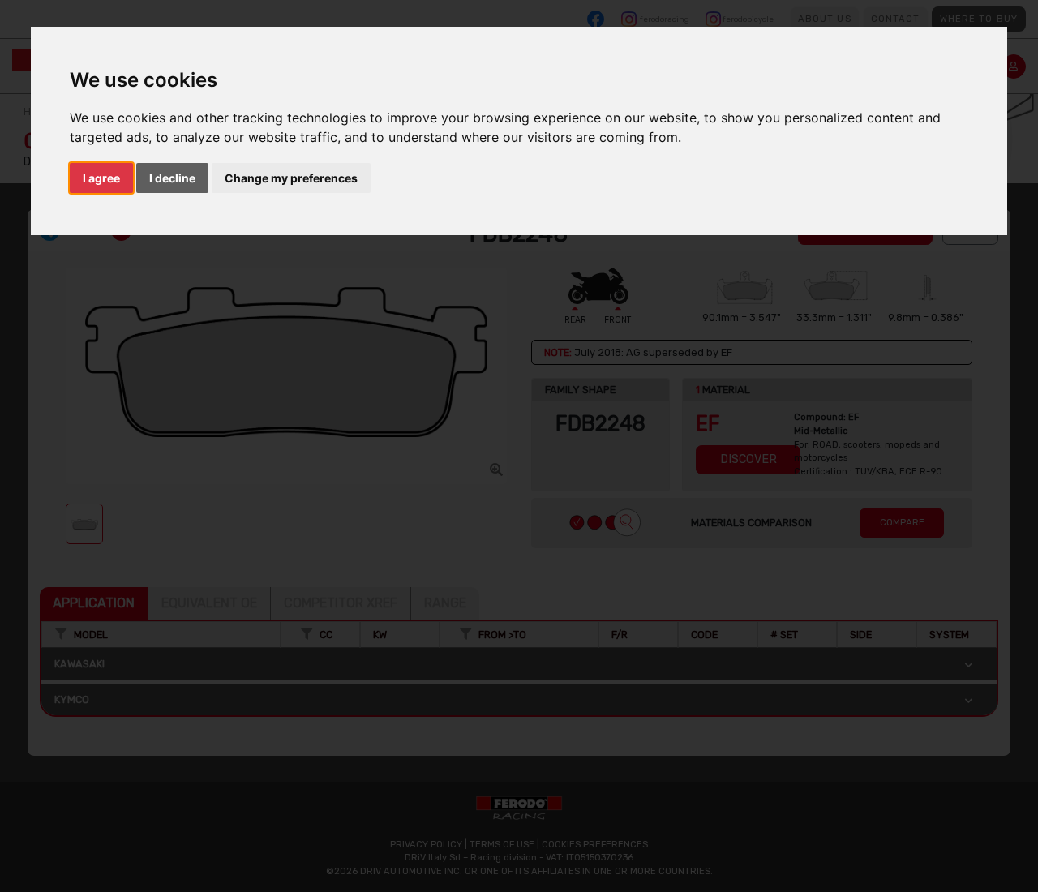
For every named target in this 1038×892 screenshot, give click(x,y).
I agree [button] (101, 178)
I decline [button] (172, 178)
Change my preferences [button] (291, 178)
